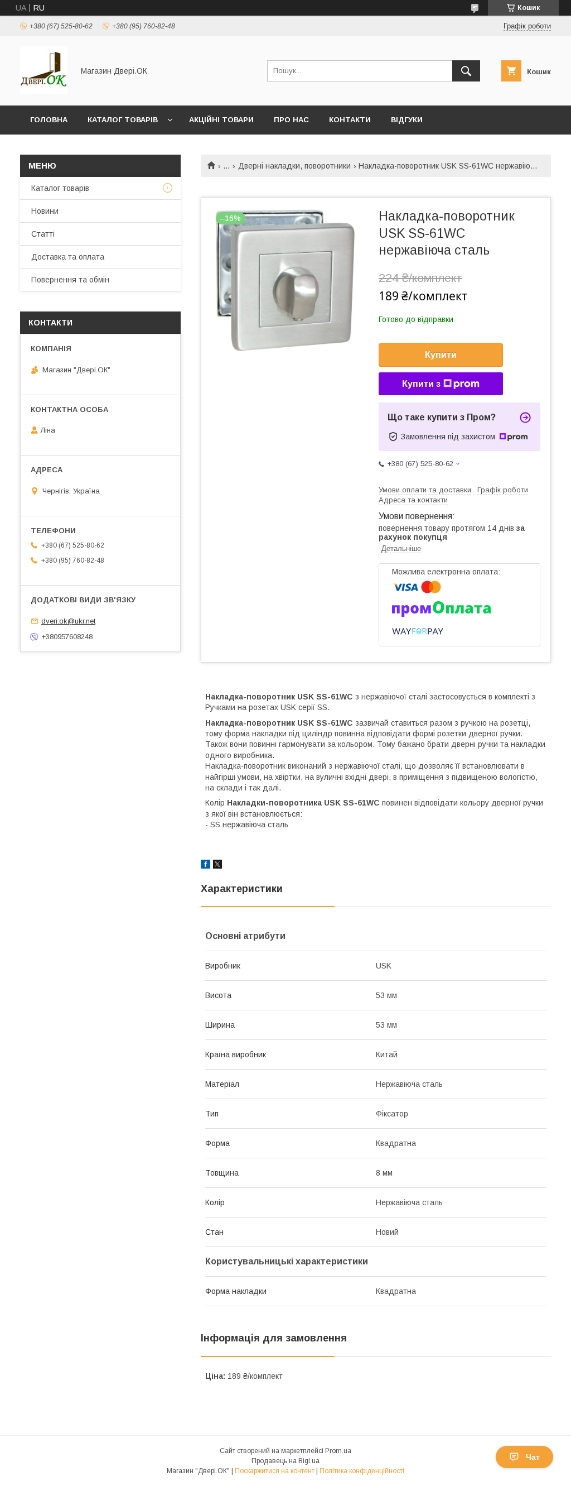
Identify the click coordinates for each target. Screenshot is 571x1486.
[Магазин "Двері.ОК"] (43, 91)
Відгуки (407, 120)
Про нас (291, 120)
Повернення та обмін (70, 279)
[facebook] (205, 865)
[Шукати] (466, 71)
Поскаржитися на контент (274, 1471)
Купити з (421, 384)
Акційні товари (221, 120)
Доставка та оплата (67, 256)
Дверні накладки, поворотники (294, 165)
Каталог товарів (123, 120)
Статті (43, 233)
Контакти (350, 120)
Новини (45, 211)
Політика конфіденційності (362, 1471)
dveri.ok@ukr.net (68, 621)
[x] (217, 865)
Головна (48, 120)
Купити (441, 354)
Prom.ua (338, 1451)
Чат (533, 1457)
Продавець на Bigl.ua (285, 1461)
